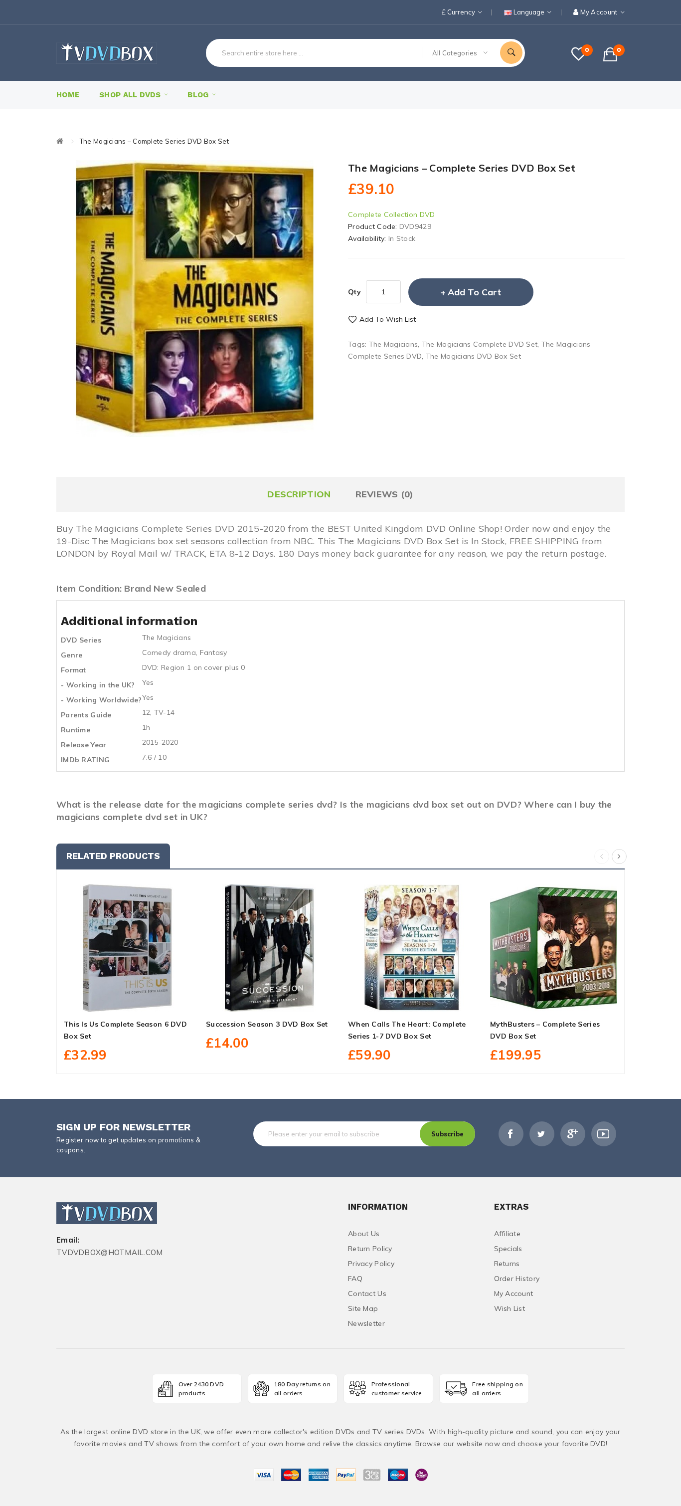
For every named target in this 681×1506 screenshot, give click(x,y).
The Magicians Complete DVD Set (479, 344)
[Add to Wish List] (128, 1000)
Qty (354, 291)
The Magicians (393, 344)
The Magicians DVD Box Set (473, 356)
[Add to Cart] (105, 1000)
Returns (507, 1263)
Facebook (511, 1133)
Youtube (603, 1133)
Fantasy (213, 652)
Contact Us (367, 1293)
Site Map (363, 1308)
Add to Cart (474, 292)
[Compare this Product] (150, 1000)
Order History (517, 1278)
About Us (363, 1233)
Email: (68, 1240)
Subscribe (447, 1134)
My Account (513, 1293)
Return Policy (370, 1248)
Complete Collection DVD (391, 214)
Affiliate (507, 1233)
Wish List (509, 1308)
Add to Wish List (387, 319)
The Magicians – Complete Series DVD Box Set (154, 141)
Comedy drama (169, 652)
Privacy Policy (371, 1263)
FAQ (355, 1278)
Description (299, 494)
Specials (508, 1248)
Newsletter (366, 1323)
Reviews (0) (384, 494)
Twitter (541, 1133)
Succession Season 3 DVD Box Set (267, 1024)
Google (572, 1133)
